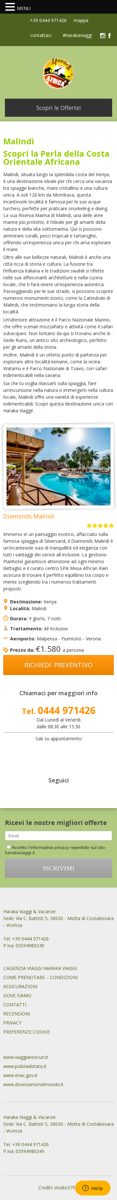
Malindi (39, 608)
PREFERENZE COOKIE (26, 1032)
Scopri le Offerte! (58, 108)
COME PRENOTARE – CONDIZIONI (40, 977)
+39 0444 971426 (48, 20)
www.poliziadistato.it (24, 1066)
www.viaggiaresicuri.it (25, 1057)
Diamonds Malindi (28, 516)
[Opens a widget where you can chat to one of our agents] (92, 1189)
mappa (80, 20)
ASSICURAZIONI (20, 986)
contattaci (40, 35)
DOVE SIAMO (17, 995)
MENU (24, 8)
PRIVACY (12, 1023)
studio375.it (66, 1187)
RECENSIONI (16, 1014)
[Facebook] (109, 35)
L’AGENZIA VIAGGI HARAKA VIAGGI (40, 968)
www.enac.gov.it (20, 1075)
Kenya (50, 602)
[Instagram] (102, 35)
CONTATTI (14, 1004)
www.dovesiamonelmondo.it (33, 1084)
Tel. (59, 711)
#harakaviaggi (77, 35)
